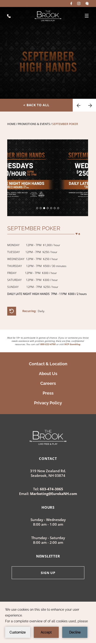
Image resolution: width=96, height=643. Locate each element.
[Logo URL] (48, 443)
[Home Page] (48, 15)
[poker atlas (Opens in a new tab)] (87, 3)
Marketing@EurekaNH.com (53, 493)
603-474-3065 (51, 489)
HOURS (48, 507)
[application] (48, 622)
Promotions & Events (34, 124)
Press (48, 393)
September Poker (65, 124)
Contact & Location (48, 363)
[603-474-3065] (9, 16)
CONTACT (48, 458)
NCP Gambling (72, 344)
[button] (78, 105)
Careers (48, 383)
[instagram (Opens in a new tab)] (78, 3)
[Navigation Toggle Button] (87, 16)
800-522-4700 (48, 344)
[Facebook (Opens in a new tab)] (71, 3)
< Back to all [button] (36, 105)
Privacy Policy (48, 402)
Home (11, 124)
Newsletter (48, 556)
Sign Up (48, 572)
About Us (48, 373)
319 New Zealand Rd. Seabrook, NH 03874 (48, 473)
